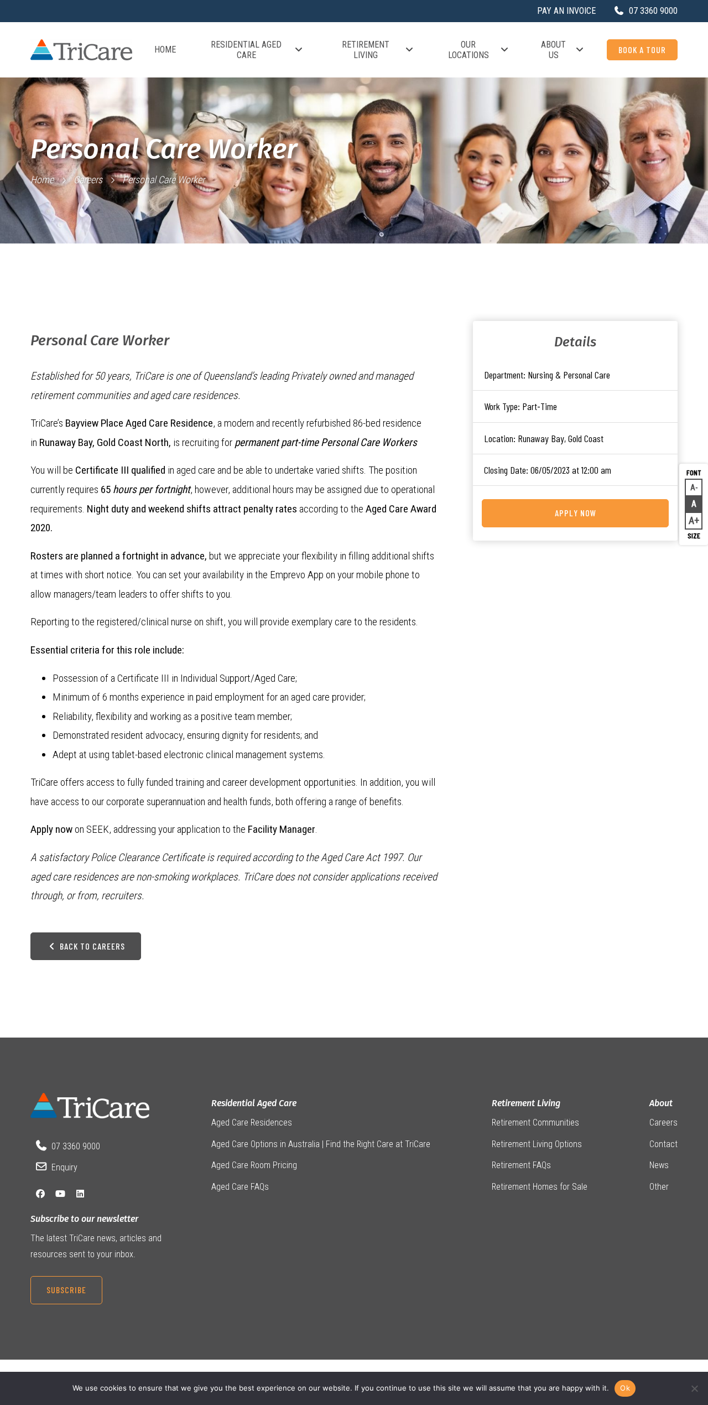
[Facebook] (40, 1194)
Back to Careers (91, 946)
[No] (694, 1388)
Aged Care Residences (251, 1122)
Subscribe (66, 1289)
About (661, 1103)
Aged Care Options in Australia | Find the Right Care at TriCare (320, 1144)
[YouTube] (60, 1194)
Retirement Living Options (537, 1144)
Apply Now (575, 512)
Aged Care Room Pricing (254, 1165)
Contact (663, 1144)
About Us (553, 49)
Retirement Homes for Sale (539, 1186)
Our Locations (468, 49)
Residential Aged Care (246, 49)
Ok (625, 1387)
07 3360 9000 (75, 1146)
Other (659, 1186)
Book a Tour (642, 49)
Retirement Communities (535, 1122)
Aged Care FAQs (240, 1186)
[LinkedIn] (80, 1194)
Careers (88, 179)
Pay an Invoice (566, 11)
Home (165, 49)
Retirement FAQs (521, 1165)
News (659, 1165)
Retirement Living (365, 49)
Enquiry (64, 1167)
